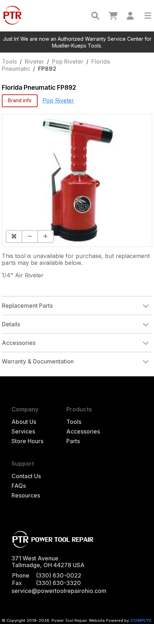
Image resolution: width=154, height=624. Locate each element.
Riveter (34, 61)
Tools (9, 61)
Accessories (83, 431)
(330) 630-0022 (58, 575)
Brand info (20, 100)
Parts (73, 441)
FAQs (18, 485)
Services (23, 431)
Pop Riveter (67, 61)
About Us (23, 422)
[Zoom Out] (29, 236)
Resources (25, 495)
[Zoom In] (45, 236)
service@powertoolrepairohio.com (58, 590)
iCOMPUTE (140, 620)
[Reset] (13, 236)
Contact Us (26, 476)
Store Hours (27, 441)
